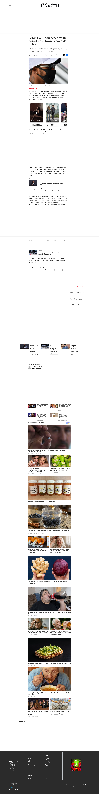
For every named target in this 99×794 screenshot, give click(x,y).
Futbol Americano (14, 764)
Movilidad (30, 768)
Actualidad (30, 776)
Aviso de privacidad (52, 787)
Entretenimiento (27, 12)
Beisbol (11, 763)
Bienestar (48, 776)
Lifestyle (12, 767)
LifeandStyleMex (83, 784)
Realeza (48, 757)
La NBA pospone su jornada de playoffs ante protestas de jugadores (50, 253)
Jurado (47, 778)
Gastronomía (49, 772)
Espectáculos (49, 756)
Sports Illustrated (14, 761)
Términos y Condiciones (36, 787)
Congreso (30, 758)
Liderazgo (30, 777)
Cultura (48, 762)
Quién (46, 755)
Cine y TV (50, 12)
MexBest (47, 771)
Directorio (84, 787)
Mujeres (11, 779)
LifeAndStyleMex (89, 784)
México (29, 757)
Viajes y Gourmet (72, 12)
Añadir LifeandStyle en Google (51, 55)
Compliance (65, 787)
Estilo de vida (49, 768)
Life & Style (12, 752)
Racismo (46, 337)
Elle (46, 764)
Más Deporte (12, 766)
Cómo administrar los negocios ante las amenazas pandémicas (79, 299)
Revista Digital (13, 768)
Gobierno (30, 756)
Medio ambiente (31, 765)
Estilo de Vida (49, 777)
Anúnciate (75, 787)
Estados (29, 760)
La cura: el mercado (75, 304)
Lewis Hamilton (38, 337)
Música (59, 12)
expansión (85, 12)
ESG (28, 764)
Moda (47, 759)
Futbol (11, 762)
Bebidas (47, 773)
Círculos (48, 758)
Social (29, 766)
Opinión (29, 761)
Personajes (48, 775)
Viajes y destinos (50, 774)
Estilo (14, 12)
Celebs (47, 767)
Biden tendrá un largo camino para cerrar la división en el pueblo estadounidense (79, 292)
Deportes (40, 12)
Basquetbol (12, 765)
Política (29, 755)
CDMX (29, 759)
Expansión (12, 770)
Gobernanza (30, 767)
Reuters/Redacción (37, 366)
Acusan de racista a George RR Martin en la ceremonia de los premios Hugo (74, 349)
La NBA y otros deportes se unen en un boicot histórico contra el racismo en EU (50, 184)
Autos (30, 35)
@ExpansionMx (37, 368)
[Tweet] (64, 55)
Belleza (48, 760)
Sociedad (30, 762)
